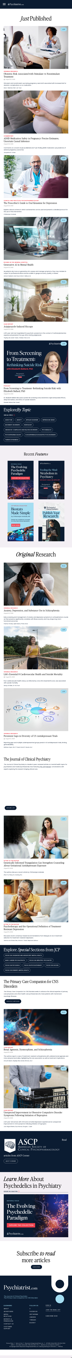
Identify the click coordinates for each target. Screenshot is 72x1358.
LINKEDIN (33, 1317)
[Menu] (4, 4)
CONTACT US (9, 1324)
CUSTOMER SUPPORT (8, 1328)
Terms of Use (19, 1343)
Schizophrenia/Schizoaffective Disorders (40, 435)
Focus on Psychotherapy (33, 965)
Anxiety (19, 420)
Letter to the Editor (11, 860)
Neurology (28, 425)
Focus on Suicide (52, 965)
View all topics (8, 415)
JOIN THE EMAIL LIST (53, 1310)
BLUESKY (33, 1323)
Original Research (11, 71)
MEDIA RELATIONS (8, 1315)
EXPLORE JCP (11, 808)
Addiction (8, 420)
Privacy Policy (9, 1343)
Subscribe (36, 1267)
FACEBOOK (34, 1311)
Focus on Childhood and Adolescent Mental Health (23, 955)
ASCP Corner (11, 1161)
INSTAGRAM (34, 1314)
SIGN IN (48, 1305)
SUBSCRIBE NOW (52, 1316)
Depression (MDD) (49, 420)
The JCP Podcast (45, 767)
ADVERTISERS (8, 1311)
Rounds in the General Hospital (16, 262)
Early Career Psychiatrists (15, 960)
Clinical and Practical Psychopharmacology (21, 200)
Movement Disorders (12, 425)
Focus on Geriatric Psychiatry (40, 960)
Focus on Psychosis (12, 965)
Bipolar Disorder (32, 420)
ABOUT (6, 1309)
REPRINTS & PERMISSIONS (8, 1320)
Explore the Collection (10, 1191)
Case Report (8, 324)
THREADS (33, 1320)
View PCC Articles (13, 1001)
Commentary (8, 136)
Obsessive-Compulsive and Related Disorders (21, 430)
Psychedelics (46, 430)
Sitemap (60, 1346)
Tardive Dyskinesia (11, 440)
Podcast (7, 386)
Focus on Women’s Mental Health (17, 970)
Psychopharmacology (13, 435)
